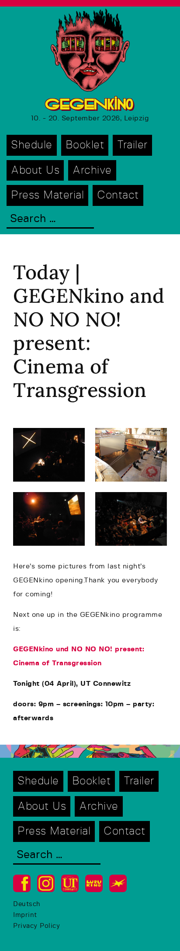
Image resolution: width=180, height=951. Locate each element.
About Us (35, 170)
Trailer (132, 145)
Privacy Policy (36, 926)
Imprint (25, 915)
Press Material (47, 195)
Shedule (31, 145)
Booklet (85, 145)
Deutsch (27, 904)
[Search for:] (50, 219)
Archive (92, 170)
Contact (118, 195)
